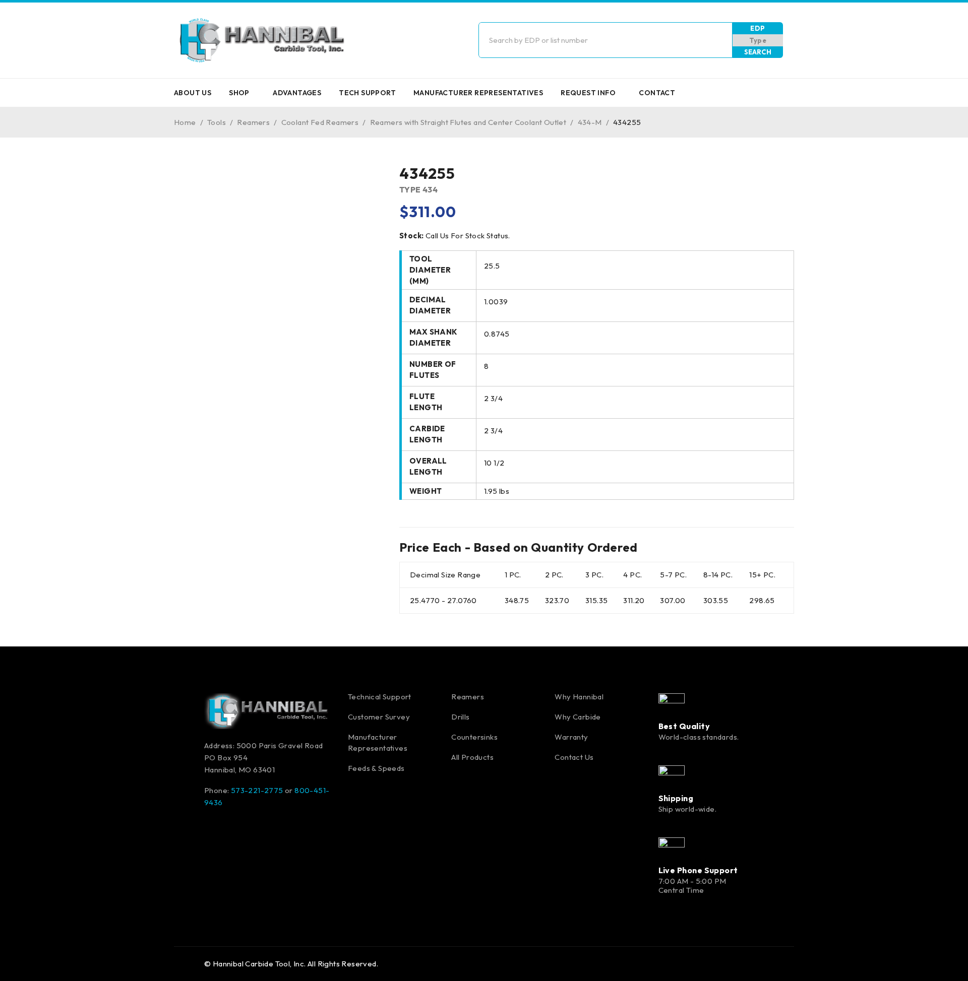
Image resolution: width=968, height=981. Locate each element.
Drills (460, 717)
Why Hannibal (579, 696)
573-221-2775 (257, 790)
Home (185, 122)
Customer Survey (379, 717)
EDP (757, 28)
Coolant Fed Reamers (320, 122)
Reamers (253, 122)
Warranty (571, 737)
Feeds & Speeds (376, 768)
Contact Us (574, 757)
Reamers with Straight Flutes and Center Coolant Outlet (468, 122)
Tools (216, 122)
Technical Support (379, 696)
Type (758, 40)
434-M (590, 122)
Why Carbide (577, 717)
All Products (472, 757)
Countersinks (474, 737)
